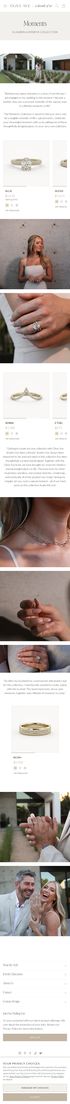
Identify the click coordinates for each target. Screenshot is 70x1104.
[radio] (7, 205)
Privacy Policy (57, 1076)
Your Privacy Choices (19, 1076)
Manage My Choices (35, 1087)
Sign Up (35, 1037)
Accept (35, 1097)
